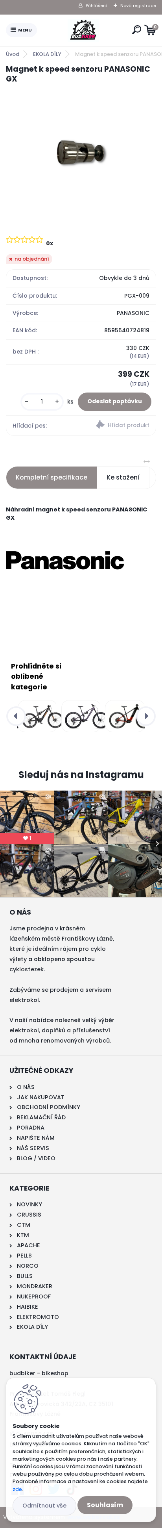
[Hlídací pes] (118, 425)
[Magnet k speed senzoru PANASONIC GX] (81, 152)
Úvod (12, 54)
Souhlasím (105, 1504)
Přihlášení (96, 5)
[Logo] (83, 30)
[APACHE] (79, 716)
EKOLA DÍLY (47, 54)
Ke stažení (123, 477)
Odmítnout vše (44, 1505)
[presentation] (16, 716)
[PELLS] (123, 716)
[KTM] (36, 716)
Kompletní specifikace (51, 477)
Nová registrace (138, 5)
